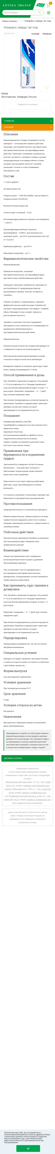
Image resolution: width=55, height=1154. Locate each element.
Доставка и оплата (13, 758)
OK (28, 1148)
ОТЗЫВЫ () (9, 120)
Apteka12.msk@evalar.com (39, 799)
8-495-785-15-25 (11, 799)
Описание (9, 127)
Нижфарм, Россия (26, 96)
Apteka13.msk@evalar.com (34, 792)
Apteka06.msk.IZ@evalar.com (36, 785)
